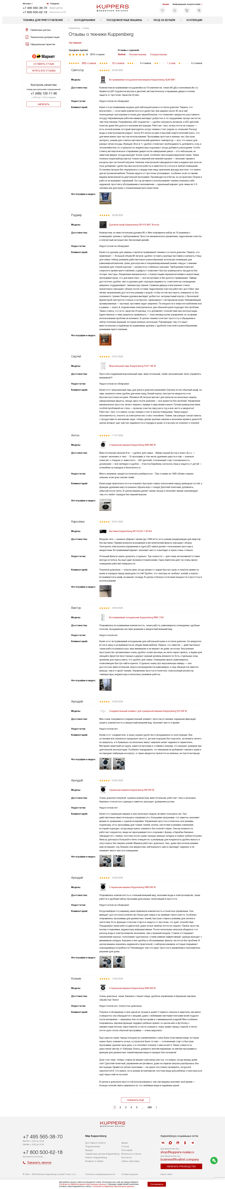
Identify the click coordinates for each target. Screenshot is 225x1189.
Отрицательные (158, 54)
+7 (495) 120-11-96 (44, 93)
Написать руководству (181, 1166)
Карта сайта (166, 1174)
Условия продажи (129, 1174)
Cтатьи (125, 1146)
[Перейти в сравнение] (175, 10)
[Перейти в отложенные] (162, 10)
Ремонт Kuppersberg (96, 1157)
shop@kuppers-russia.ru (177, 1152)
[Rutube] (177, 1142)
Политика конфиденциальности (100, 1174)
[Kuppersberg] (113, 8)
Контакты (126, 1157)
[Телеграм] (192, 1142)
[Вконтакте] (163, 1142)
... (142, 1107)
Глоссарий (126, 1150)
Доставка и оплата (95, 1143)
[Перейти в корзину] (187, 10)
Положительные (137, 54)
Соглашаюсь (156, 1184)
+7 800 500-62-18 (35, 12)
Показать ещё (135, 1100)
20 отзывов (118, 63)
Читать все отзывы (44, 70)
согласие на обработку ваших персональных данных (82, 1184)
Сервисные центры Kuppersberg (102, 1154)
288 (150, 1107)
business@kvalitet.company (180, 1159)
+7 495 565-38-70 (35, 7)
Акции (166, 4)
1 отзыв (171, 63)
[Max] (170, 1142)
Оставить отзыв (43, 64)
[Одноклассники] (185, 1142)
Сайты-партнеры (130, 1161)
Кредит (89, 1150)
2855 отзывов (89, 63)
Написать (43, 104)
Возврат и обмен (94, 1161)
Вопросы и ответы (131, 1154)
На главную (75, 42)
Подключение (92, 1146)
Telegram (54, 3)
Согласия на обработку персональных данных (113, 1186)
